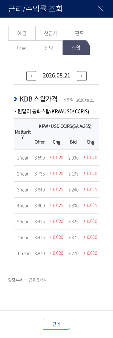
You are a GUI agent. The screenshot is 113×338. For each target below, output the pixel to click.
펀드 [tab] (79, 33)
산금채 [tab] (51, 33)
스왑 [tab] (76, 47)
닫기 (56, 324)
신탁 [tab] (48, 47)
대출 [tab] (21, 47)
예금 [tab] (21, 33)
